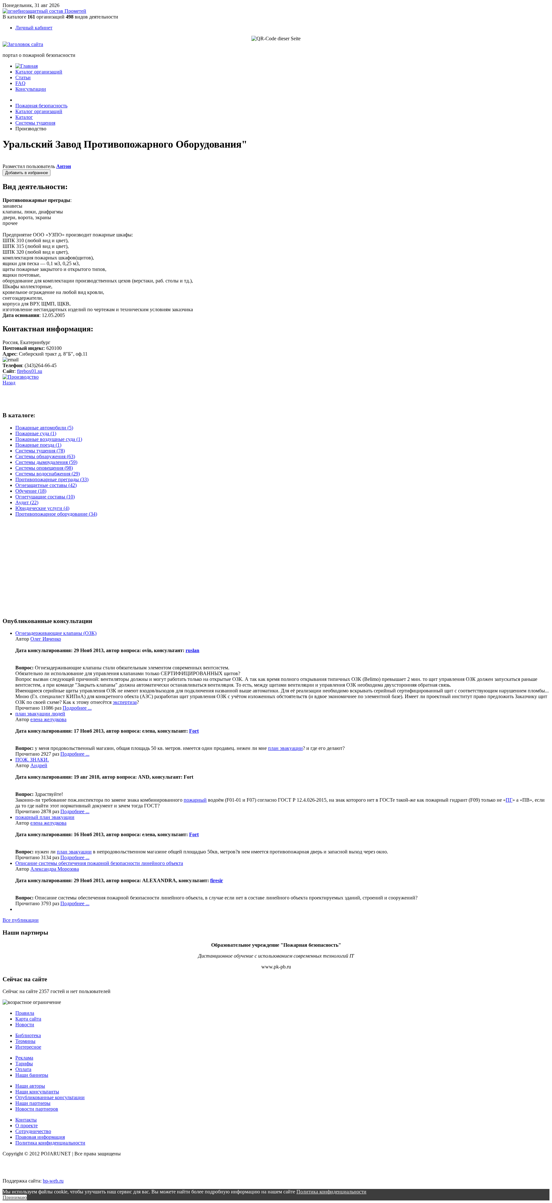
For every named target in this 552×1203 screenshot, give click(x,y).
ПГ (509, 800)
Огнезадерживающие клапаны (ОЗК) (55, 633)
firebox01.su (29, 371)
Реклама (24, 1057)
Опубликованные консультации (50, 1097)
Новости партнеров (36, 1109)
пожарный (195, 800)
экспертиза (125, 702)
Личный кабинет (33, 27)
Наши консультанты (37, 1091)
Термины (25, 1041)
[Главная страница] (26, 66)
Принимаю (15, 1197)
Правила (24, 1013)
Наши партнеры (32, 1103)
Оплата (23, 1069)
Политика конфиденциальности (50, 1142)
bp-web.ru (53, 1181)
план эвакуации (285, 748)
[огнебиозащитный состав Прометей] (44, 11)
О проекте (26, 1125)
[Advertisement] (77, 395)
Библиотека (28, 1035)
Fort (194, 731)
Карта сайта (28, 1019)
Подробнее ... (77, 708)
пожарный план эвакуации (44, 817)
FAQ (20, 83)
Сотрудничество (33, 1131)
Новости (24, 1024)
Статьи (23, 77)
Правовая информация (40, 1137)
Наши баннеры (31, 1075)
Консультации (30, 89)
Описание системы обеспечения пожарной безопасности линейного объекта (99, 863)
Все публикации (21, 920)
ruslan (192, 650)
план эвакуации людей (40, 713)
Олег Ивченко (45, 639)
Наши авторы (30, 1086)
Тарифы (24, 1063)
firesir (216, 880)
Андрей (38, 765)
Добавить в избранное (26, 172)
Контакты (26, 1119)
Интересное (28, 1047)
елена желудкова (48, 719)
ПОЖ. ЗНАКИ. (32, 759)
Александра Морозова (54, 869)
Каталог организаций (38, 71)
